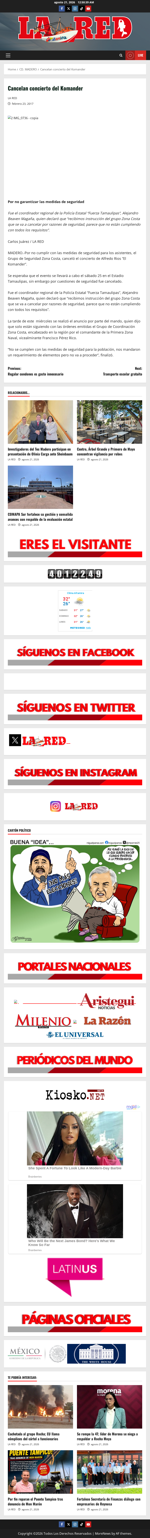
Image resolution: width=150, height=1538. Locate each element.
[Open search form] (121, 55)
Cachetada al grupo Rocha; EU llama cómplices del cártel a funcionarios (33, 1436)
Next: (122, 371)
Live (140, 55)
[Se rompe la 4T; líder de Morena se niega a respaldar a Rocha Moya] (109, 1407)
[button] (8, 55)
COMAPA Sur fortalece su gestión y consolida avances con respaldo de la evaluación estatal (40, 517)
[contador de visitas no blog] (75, 573)
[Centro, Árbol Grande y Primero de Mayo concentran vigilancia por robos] (109, 422)
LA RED (12, 98)
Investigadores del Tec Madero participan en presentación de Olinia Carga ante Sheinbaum (40, 451)
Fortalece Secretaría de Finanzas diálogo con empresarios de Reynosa (108, 1501)
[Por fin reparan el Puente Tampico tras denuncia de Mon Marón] (40, 1472)
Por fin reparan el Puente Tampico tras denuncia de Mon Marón (35, 1501)
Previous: (35, 371)
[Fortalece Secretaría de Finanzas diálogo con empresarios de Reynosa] (109, 1472)
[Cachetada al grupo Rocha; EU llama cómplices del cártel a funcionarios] (40, 1407)
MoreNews (103, 1533)
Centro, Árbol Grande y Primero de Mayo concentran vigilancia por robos (106, 451)
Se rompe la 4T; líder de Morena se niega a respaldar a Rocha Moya (107, 1436)
